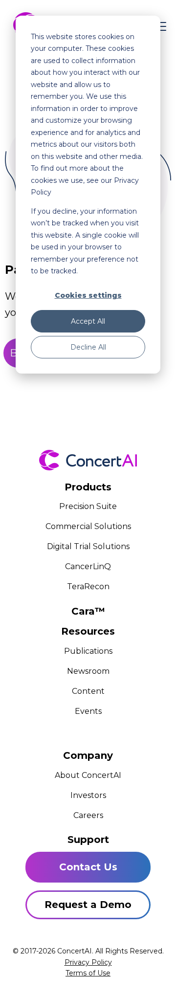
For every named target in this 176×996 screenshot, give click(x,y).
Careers (88, 815)
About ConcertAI (88, 775)
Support (88, 839)
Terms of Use (88, 973)
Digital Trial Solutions (88, 546)
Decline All (88, 347)
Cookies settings (88, 295)
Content (88, 691)
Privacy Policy (88, 962)
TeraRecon (88, 586)
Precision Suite (88, 506)
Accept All (88, 321)
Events (88, 711)
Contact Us (88, 867)
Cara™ (88, 611)
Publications (88, 651)
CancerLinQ (88, 566)
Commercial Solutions (88, 526)
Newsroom (88, 671)
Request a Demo (88, 904)
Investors (88, 795)
